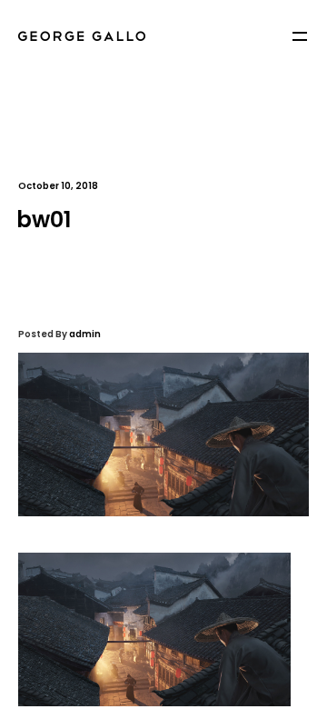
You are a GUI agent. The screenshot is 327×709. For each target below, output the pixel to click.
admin (85, 334)
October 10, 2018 (58, 186)
